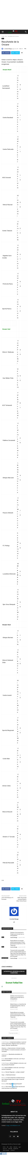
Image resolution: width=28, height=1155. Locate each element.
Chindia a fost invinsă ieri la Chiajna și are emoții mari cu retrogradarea (17, 934)
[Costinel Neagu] (3, 49)
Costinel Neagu (8, 48)
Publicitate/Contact (10, 1075)
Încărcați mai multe (13, 1033)
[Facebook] (10, 1136)
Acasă (3, 36)
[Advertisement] (14, 15)
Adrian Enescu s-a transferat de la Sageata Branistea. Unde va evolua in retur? (18, 1006)
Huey (3, 1075)
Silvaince (4, 1048)
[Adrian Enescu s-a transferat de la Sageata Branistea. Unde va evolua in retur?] (5, 1006)
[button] (2, 32)
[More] (22, 52)
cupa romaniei (5, 958)
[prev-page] (3, 961)
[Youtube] (17, 1136)
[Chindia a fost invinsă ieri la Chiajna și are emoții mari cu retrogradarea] (5, 934)
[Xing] (14, 921)
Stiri (6, 36)
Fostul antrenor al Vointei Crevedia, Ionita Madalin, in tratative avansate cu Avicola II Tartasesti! (13, 1049)
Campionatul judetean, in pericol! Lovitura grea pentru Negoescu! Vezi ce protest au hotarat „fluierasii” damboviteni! (14, 1043)
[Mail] (13, 1136)
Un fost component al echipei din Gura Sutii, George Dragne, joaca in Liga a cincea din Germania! (13, 1079)
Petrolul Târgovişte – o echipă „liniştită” (14, 1072)
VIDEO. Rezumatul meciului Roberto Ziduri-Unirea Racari (21, 899)
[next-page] (5, 961)
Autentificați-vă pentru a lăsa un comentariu (14, 972)
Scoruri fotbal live (14, 982)
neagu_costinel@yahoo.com (13, 1125)
